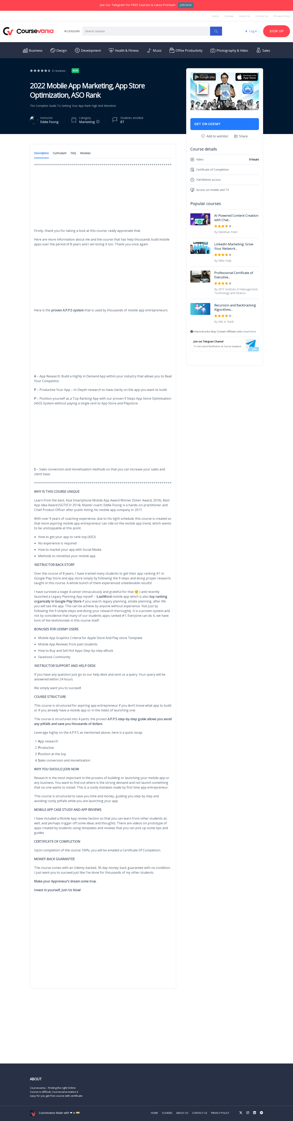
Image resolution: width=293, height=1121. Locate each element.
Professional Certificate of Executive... (233, 275)
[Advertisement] (103, 199)
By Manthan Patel (225, 232)
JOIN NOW (186, 5)
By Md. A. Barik (224, 321)
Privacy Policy (282, 16)
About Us (244, 16)
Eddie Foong (49, 122)
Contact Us (261, 16)
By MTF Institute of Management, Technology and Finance (236, 291)
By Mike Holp (222, 260)
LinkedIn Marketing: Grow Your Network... (233, 246)
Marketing (87, 122)
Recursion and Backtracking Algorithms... (235, 307)
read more (249, 331)
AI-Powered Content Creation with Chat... (236, 217)
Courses (228, 16)
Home (215, 16)
